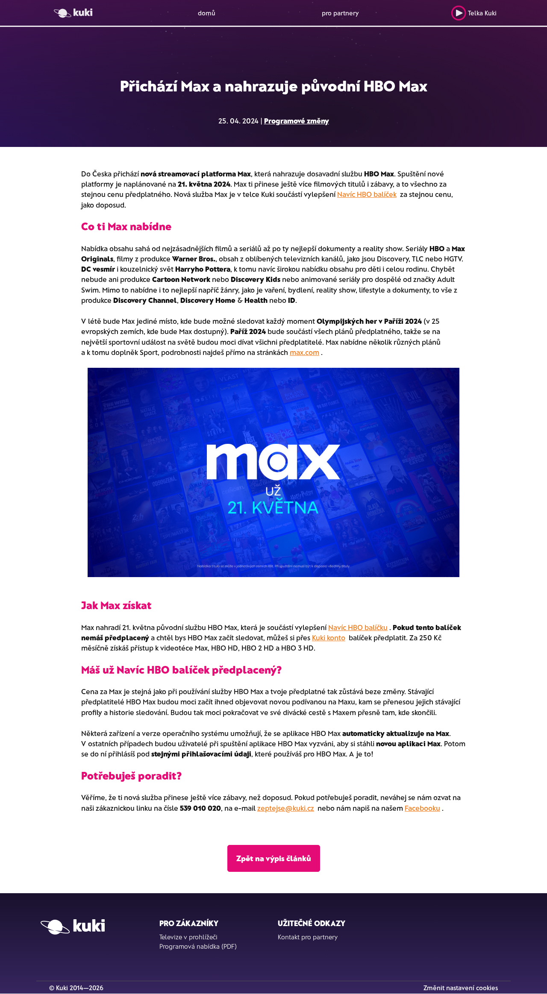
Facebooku (422, 807)
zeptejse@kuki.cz (285, 807)
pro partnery (340, 13)
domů (206, 13)
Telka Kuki (482, 13)
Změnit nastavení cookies (460, 987)
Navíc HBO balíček (367, 194)
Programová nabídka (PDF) (198, 946)
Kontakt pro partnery (308, 937)
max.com (304, 352)
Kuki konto (328, 637)
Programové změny (296, 120)
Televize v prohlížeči (188, 937)
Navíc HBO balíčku (358, 627)
